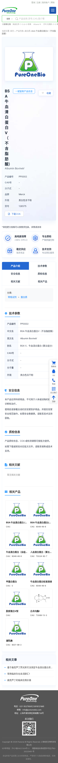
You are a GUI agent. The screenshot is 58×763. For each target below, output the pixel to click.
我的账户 (45, 2)
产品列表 (20, 31)
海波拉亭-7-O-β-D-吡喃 (22, 24)
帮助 (53, 2)
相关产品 (42, 281)
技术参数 (42, 266)
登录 (33, 2)
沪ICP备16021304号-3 (20, 748)
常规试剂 (12, 297)
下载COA (15, 214)
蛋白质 (27, 31)
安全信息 (15, 273)
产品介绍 (15, 266)
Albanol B (37, 24)
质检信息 (42, 273)
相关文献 (15, 281)
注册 (38, 2)
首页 (12, 31)
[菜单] (52, 10)
